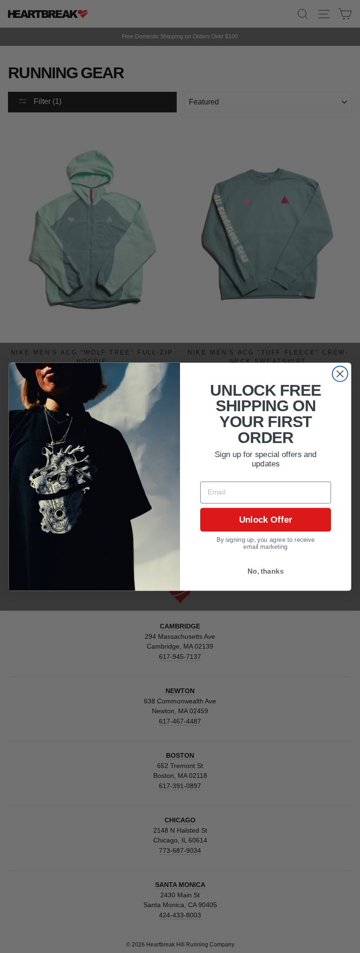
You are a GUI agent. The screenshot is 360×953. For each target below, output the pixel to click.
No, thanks (266, 571)
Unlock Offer (265, 520)
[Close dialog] (340, 373)
